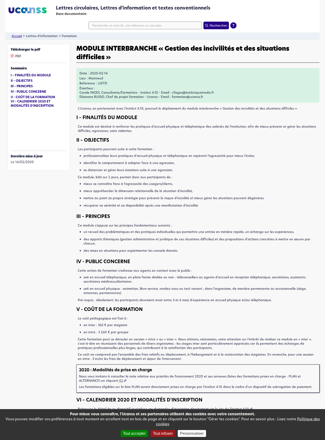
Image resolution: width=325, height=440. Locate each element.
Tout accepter (134, 433)
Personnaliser (192, 433)
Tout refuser (163, 433)
